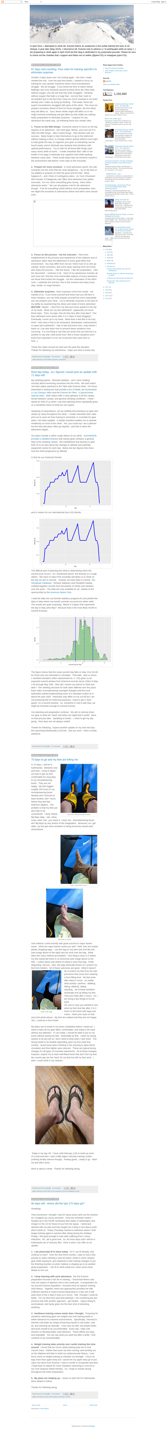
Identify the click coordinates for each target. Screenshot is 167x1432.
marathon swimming (58, 1396)
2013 (107, 298)
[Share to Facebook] (71, 357)
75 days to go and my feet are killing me (54, 759)
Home (65, 1405)
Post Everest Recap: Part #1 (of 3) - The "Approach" (124, 147)
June (109, 252)
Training (67, 1396)
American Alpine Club (60, 592)
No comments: (56, 356)
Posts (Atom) (44, 1408)
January (110, 266)
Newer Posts (36, 1405)
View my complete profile (111, 84)
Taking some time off (121, 200)
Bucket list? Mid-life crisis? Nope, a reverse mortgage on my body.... (119, 215)
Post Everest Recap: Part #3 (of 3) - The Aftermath (124, 105)
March (109, 261)
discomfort (40, 1396)
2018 (107, 249)
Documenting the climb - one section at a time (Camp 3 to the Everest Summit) (124, 229)
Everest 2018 (46, 1191)
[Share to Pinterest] (73, 357)
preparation (62, 359)
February (110, 263)
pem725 (108, 81)
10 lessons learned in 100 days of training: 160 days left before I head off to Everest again (119, 162)
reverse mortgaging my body (70, 1191)
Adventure (40, 359)
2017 (107, 287)
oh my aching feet (56, 1191)
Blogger (92, 1426)
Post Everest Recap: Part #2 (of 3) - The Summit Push (124, 130)
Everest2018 (47, 359)
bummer (39, 1191)
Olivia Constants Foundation (114, 68)
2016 (107, 290)
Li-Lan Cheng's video (41, 392)
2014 (107, 296)
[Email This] (64, 357)
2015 (107, 293)
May (108, 255)
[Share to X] (69, 357)
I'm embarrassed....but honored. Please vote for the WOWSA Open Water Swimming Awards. (118, 186)
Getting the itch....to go (113, 174)
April (108, 258)
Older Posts (93, 1405)
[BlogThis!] (66, 357)
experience (55, 359)
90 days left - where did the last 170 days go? (57, 1203)
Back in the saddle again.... (114, 119)
